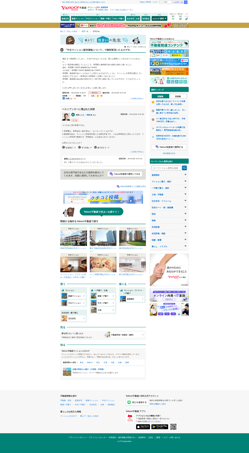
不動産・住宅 (65, 400)
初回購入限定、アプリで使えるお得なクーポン (115, 9)
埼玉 (98, 362)
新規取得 (104, 7)
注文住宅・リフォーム (161, 200)
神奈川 (90, 362)
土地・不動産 (157, 194)
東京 (82, 362)
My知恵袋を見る (169, 153)
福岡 (127, 362)
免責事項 (142, 437)
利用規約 (112, 437)
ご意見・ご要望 (153, 437)
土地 (137, 18)
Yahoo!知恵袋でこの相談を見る (133, 186)
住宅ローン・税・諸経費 (162, 207)
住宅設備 (156, 226)
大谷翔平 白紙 (178, 2)
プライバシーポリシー (78, 437)
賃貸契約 (156, 175)
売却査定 (146, 18)
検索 (185, 2)
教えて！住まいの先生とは (136, 46)
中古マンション (92, 18)
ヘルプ (154, 2)
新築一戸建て (106, 18)
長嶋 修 (89, 115)
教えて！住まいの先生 (89, 416)
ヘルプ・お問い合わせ (171, 437)
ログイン (91, 9)
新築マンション (78, 18)
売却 (154, 213)
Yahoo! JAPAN (145, 2)
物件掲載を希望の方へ (127, 437)
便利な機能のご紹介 (158, 403)
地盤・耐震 (156, 239)
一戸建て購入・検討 (160, 187)
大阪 (112, 362)
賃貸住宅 (65, 18)
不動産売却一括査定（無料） (123, 334)
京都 (120, 362)
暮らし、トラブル (159, 246)
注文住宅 (130, 18)
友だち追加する (139, 402)
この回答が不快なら (137, 152)
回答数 (178, 96)
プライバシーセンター (98, 437)
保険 (154, 220)
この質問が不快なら (137, 98)
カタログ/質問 (158, 18)
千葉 (105, 362)
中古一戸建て (118, 18)
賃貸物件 (130, 299)
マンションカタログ (68, 416)
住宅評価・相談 (158, 233)
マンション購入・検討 (161, 181)
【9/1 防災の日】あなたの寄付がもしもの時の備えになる (83, 2)
